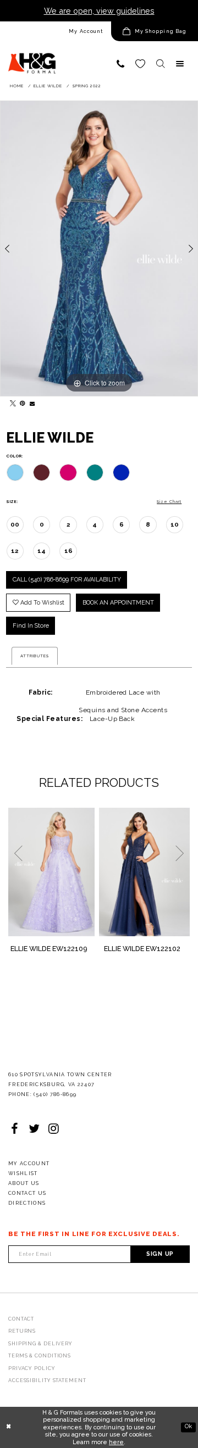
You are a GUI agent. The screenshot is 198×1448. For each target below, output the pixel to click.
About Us (24, 1183)
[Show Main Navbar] (180, 64)
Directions (27, 1203)
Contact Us (27, 1193)
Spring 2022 (87, 85)
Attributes (34, 655)
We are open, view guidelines (99, 10)
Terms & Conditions (39, 1355)
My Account (86, 31)
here (116, 1442)
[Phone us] (120, 64)
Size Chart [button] (169, 501)
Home (17, 85)
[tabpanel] (99, 248)
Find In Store (31, 625)
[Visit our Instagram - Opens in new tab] (54, 1129)
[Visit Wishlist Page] (140, 64)
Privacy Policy (32, 1368)
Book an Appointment (118, 602)
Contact (21, 1319)
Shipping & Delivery (40, 1343)
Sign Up (160, 1253)
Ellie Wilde (48, 85)
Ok (188, 1426)
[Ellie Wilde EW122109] (51, 872)
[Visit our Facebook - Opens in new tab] (14, 1129)
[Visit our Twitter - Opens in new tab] (34, 1129)
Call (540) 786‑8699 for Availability (67, 579)
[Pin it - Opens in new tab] (21, 401)
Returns (22, 1331)
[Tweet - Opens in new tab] (11, 401)
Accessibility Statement (47, 1380)
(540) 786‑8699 (55, 1094)
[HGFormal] (32, 59)
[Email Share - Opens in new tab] (31, 401)
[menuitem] (55, 31)
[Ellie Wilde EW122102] (144, 872)
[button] (154, 31)
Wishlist (23, 1173)
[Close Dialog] (8, 1427)
